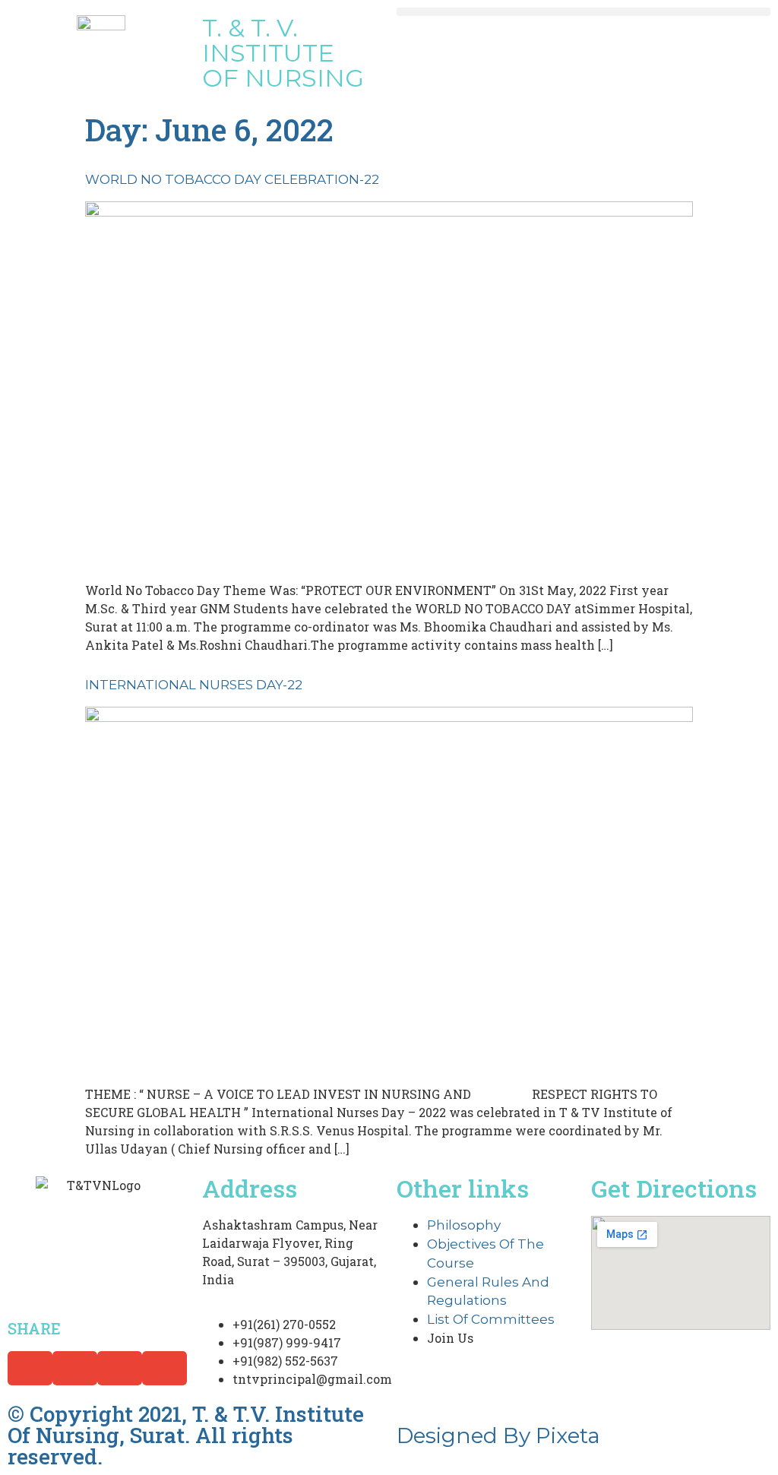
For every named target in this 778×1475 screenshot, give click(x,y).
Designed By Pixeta (498, 1435)
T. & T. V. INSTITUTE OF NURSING (283, 53)
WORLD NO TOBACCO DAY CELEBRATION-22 (232, 179)
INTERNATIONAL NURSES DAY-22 (193, 684)
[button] (583, 12)
